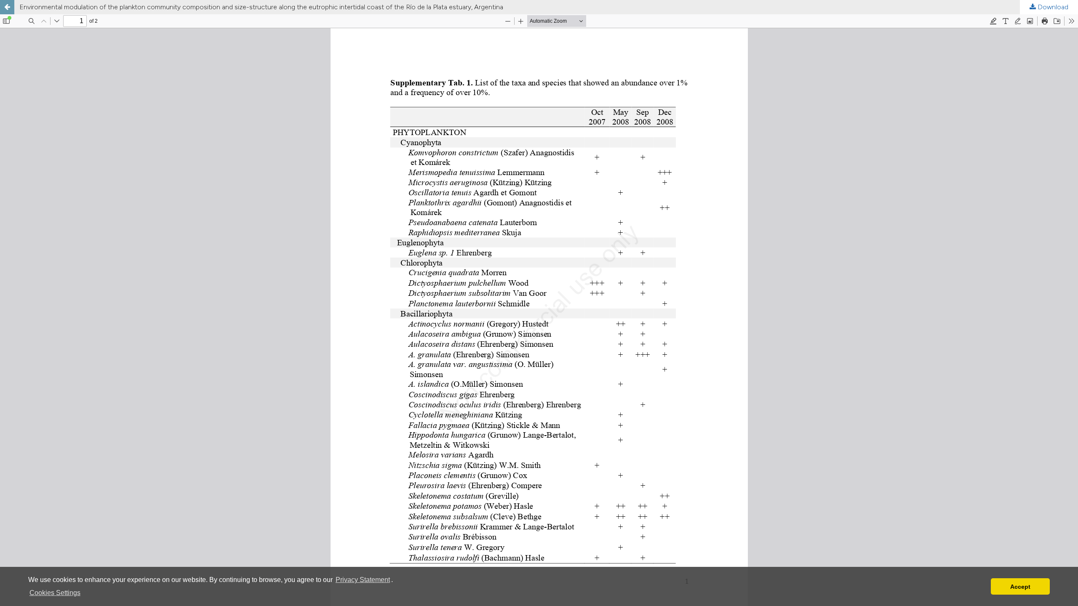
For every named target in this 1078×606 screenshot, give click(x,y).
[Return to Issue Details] (7, 7)
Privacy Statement (363, 579)
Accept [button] (1020, 586)
